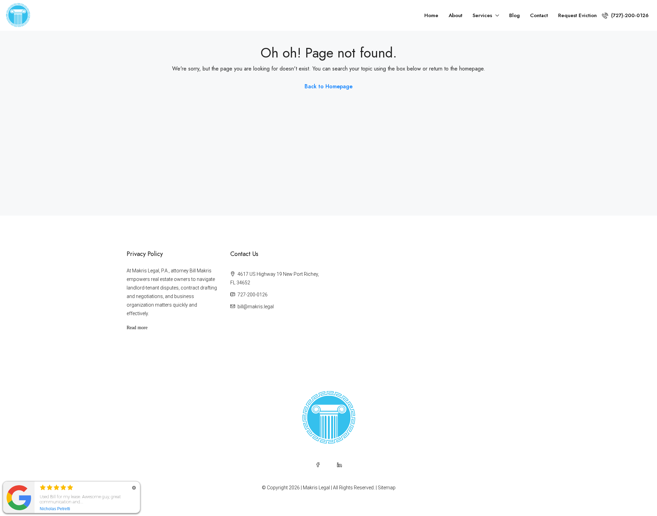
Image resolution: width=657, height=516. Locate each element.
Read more (137, 327)
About (455, 15)
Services (482, 15)
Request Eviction (577, 15)
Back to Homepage (328, 86)
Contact (539, 15)
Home (431, 15)
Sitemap (387, 487)
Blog (514, 15)
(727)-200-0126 (628, 15)
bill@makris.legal (255, 306)
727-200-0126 (252, 294)
